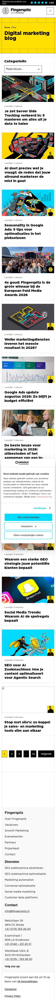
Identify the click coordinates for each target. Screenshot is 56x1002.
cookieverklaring (44, 496)
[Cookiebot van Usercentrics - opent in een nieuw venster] (16, 463)
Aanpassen (27, 526)
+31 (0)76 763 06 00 (18, 929)
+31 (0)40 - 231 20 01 (18, 944)
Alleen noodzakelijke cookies (28, 535)
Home (7, 27)
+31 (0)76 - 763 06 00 (18, 959)
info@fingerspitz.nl (17, 911)
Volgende (46, 753)
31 (33, 753)
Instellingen (40, 508)
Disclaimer (11, 989)
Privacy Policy (13, 996)
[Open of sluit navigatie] (50, 10)
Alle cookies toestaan (28, 517)
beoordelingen (27, 981)
